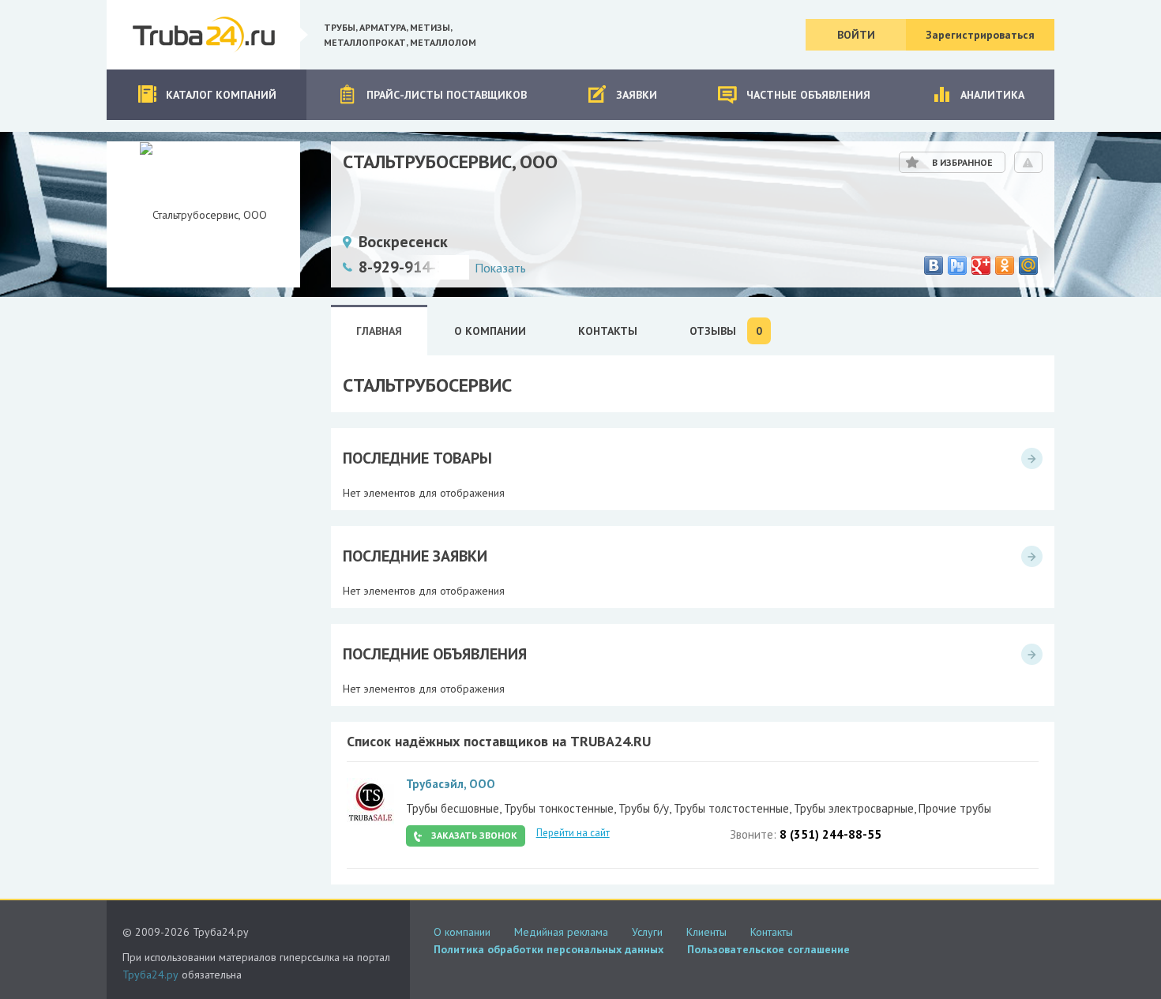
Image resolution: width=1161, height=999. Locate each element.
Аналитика (992, 95)
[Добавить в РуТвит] (957, 265)
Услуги (647, 932)
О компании (462, 932)
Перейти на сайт (573, 832)
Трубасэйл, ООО (450, 783)
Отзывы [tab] (725, 331)
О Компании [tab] (490, 331)
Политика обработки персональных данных (548, 949)
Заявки (636, 95)
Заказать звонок (474, 835)
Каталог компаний (221, 95)
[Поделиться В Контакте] (933, 265)
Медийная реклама (561, 932)
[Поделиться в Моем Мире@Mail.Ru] (1028, 265)
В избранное (962, 162)
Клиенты (706, 932)
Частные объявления (808, 95)
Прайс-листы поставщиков (446, 95)
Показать (500, 268)
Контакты (771, 932)
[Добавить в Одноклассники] (1004, 265)
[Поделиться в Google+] (980, 265)
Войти (856, 35)
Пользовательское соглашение (768, 949)
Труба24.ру (150, 974)
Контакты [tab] (607, 331)
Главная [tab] (379, 331)
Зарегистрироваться (980, 35)
